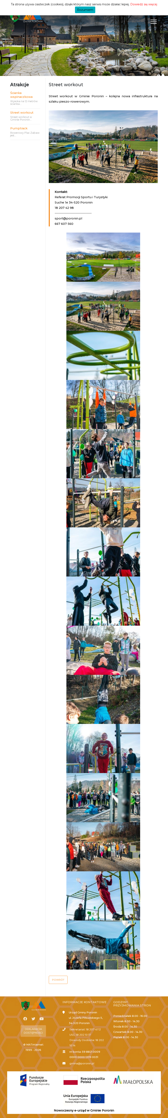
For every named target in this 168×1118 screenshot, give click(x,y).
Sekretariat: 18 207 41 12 (85, 1029)
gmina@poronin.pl (81, 1063)
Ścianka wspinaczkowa (21, 95)
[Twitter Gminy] (33, 1019)
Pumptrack (18, 128)
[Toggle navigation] (154, 21)
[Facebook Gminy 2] (25, 1019)
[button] (58, 980)
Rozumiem (85, 10)
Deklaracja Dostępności (33, 1031)
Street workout (21, 112)
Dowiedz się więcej (143, 4)
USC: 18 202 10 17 (80, 1034)
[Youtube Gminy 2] (42, 1019)
